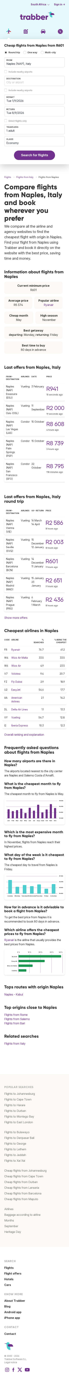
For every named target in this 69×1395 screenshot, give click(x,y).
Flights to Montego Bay (19, 1116)
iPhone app (12, 1318)
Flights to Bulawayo (17, 1132)
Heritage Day (12, 1232)
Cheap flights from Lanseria (21, 1187)
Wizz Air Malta (19, 657)
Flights (9, 1268)
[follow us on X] (20, 1371)
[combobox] (34, 62)
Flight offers (12, 1273)
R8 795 (55, 466)
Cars (7, 1285)
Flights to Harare (14, 1105)
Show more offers (15, 617)
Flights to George (15, 1143)
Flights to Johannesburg (19, 1093)
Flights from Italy (14, 1043)
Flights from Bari (14, 1023)
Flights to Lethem (15, 1149)
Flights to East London (18, 1122)
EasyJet (15, 689)
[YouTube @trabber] (26, 1371)
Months (9, 1220)
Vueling (15, 717)
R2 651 (54, 580)
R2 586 (54, 522)
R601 (52, 561)
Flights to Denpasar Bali (19, 1138)
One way (32, 52)
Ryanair (48, 305)
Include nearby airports (20, 71)
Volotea (15, 673)
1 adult (10, 130)
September (11, 1226)
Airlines (8, 1209)
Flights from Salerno (17, 1019)
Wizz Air (16, 665)
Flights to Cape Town (17, 1099)
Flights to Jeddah (15, 1155)
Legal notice (10, 1362)
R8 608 (55, 424)
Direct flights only (17, 121)
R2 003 (55, 541)
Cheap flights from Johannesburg (25, 1170)
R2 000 (55, 407)
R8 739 (55, 443)
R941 (52, 388)
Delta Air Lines (19, 709)
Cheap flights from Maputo (21, 1199)
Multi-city (50, 52)
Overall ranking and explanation (24, 734)
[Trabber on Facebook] (13, 1371)
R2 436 (55, 599)
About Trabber (14, 1300)
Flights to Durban (15, 1111)
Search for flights (34, 155)
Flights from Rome (16, 1014)
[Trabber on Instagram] (7, 1371)
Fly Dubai (16, 681)
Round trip (14, 52)
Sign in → (59, 4)
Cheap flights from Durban (21, 1182)
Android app (12, 1312)
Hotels (8, 1279)
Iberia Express (19, 725)
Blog (7, 1306)
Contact (10, 1334)
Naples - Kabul (13, 994)
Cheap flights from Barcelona (22, 1193)
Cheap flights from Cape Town (23, 1176)
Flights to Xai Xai (14, 1160)
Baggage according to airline (22, 1215)
